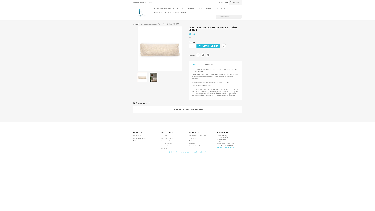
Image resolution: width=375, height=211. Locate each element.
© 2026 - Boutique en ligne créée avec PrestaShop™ (187, 152)
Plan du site (165, 146)
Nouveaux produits (139, 138)
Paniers (179, 9)
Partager (198, 55)
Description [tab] (197, 64)
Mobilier (224, 9)
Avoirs (191, 141)
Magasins (164, 148)
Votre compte (195, 132)
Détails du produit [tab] (212, 64)
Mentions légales (167, 138)
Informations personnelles (198, 136)
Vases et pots (212, 9)
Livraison (164, 136)
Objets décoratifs (162, 13)
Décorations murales (164, 9)
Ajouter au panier (208, 46)
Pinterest (208, 55)
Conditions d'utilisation (169, 141)
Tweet (203, 55)
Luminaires (189, 9)
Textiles (200, 9)
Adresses (192, 143)
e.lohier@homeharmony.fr (225, 147)
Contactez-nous (166, 143)
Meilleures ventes (139, 141)
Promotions (137, 136)
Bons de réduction (195, 146)
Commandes (193, 138)
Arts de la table (180, 13)
